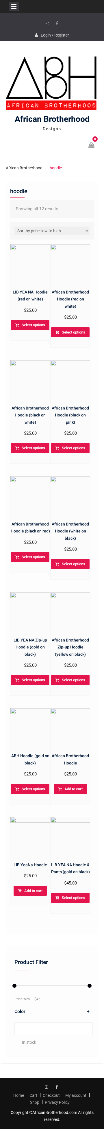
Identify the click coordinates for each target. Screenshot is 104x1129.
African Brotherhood (52, 119)
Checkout (51, 1095)
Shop (34, 1102)
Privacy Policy (57, 1102)
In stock (29, 1042)
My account (75, 1095)
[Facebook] (57, 23)
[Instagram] (47, 23)
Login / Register (55, 35)
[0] (92, 146)
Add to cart (73, 789)
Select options (33, 325)
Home (18, 1095)
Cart (33, 1095)
